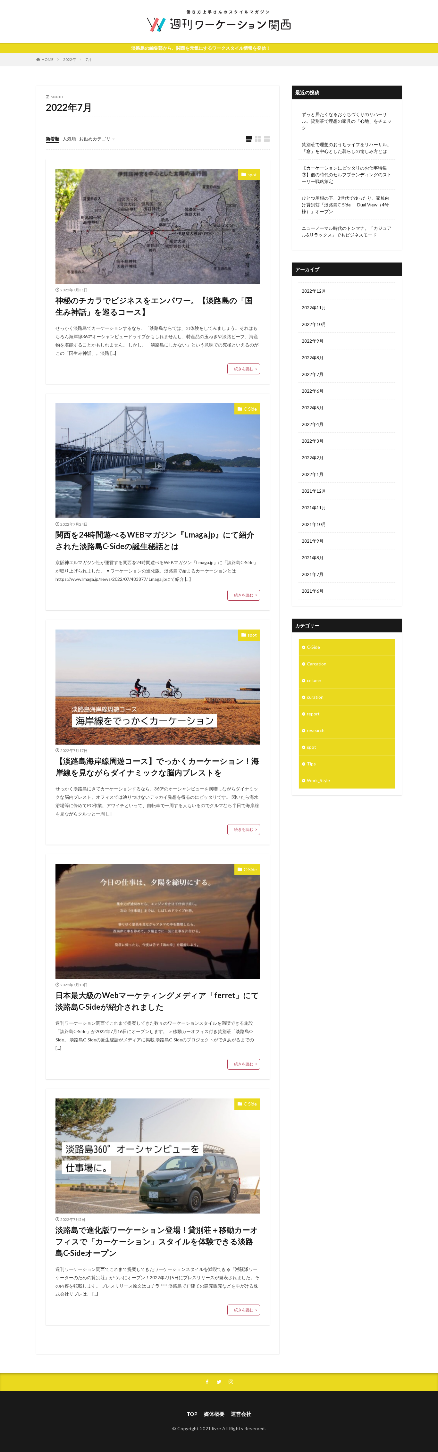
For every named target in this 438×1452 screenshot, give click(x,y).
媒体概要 (214, 1414)
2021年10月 (314, 524)
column (314, 680)
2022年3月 (313, 441)
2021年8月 (313, 557)
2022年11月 (314, 307)
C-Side (250, 409)
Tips (311, 763)
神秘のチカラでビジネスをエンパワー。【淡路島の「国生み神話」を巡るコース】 (154, 306)
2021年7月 (313, 574)
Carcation (316, 663)
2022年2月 (313, 457)
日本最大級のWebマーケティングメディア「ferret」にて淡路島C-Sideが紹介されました (157, 1000)
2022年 (69, 59)
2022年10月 (314, 324)
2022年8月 (313, 357)
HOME (48, 59)
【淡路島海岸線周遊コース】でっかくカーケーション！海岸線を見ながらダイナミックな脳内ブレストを (157, 766)
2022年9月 (313, 341)
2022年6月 (313, 391)
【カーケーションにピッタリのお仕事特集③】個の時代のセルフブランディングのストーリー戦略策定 (347, 174)
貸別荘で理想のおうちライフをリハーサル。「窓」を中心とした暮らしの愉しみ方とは (347, 148)
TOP (192, 1414)
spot (252, 174)
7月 (89, 59)
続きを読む (243, 368)
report (313, 713)
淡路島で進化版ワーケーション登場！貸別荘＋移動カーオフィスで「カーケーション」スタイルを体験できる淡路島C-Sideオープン (156, 1241)
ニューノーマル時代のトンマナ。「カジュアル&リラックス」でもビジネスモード (347, 231)
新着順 (52, 138)
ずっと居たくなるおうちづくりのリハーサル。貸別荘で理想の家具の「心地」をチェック (347, 121)
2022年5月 (313, 407)
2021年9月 (313, 541)
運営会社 (241, 1414)
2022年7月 (313, 374)
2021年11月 (314, 507)
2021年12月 (314, 491)
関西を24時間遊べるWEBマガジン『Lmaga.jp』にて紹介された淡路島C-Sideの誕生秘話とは (154, 540)
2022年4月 (313, 424)
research (315, 730)
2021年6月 (313, 591)
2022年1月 (313, 474)
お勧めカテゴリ (95, 138)
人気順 (69, 138)
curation (315, 697)
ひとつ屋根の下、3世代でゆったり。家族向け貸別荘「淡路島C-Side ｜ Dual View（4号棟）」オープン (346, 204)
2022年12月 (314, 291)
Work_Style (318, 780)
